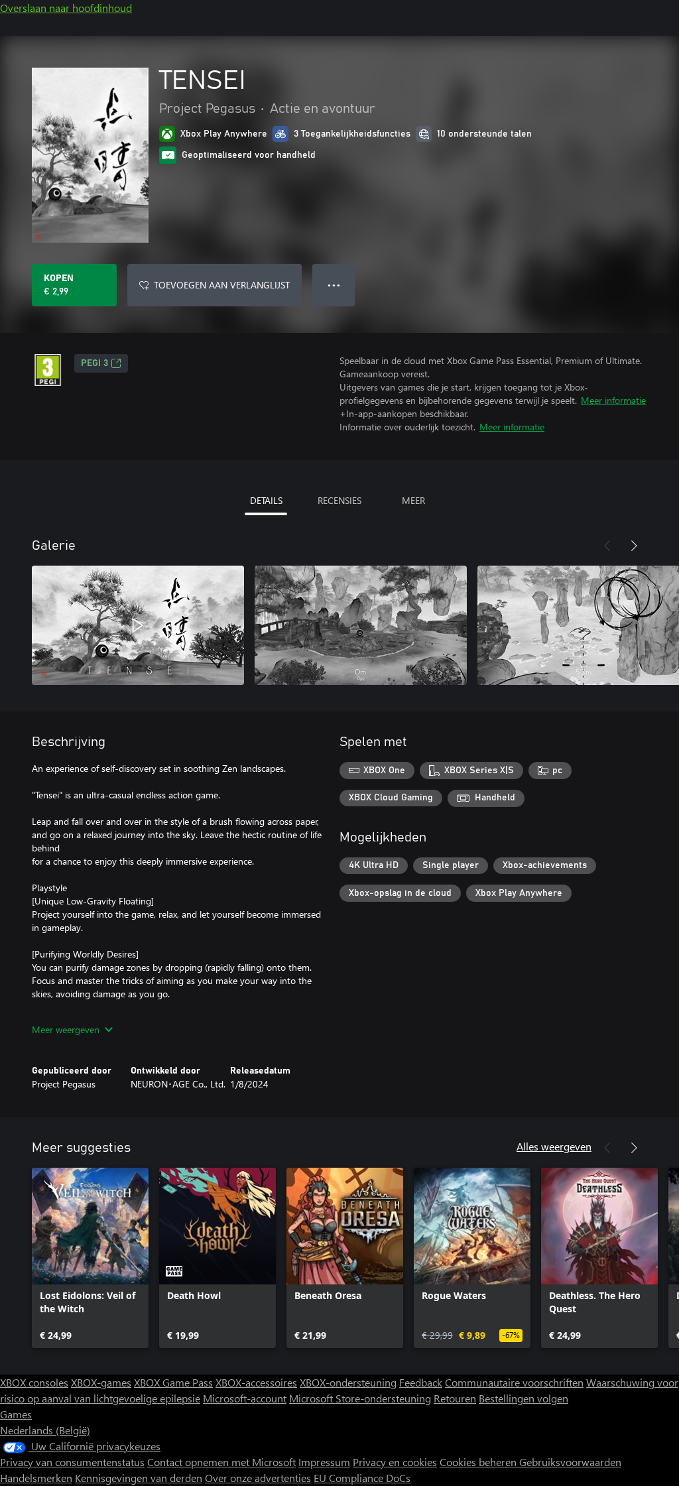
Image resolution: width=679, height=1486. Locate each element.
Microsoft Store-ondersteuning (360, 1398)
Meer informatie (613, 400)
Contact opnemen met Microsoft (221, 1462)
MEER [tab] (413, 500)
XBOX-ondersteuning (348, 1382)
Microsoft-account (244, 1398)
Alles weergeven (554, 1146)
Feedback (420, 1382)
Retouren (455, 1398)
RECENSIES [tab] (339, 500)
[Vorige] (607, 545)
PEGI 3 (94, 363)
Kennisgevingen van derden (138, 1478)
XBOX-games (101, 1382)
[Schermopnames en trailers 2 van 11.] (361, 625)
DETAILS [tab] (266, 500)
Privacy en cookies (395, 1462)
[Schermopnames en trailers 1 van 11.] (138, 625)
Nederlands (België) (45, 1430)
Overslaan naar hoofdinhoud (66, 8)
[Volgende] (634, 545)
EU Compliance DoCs (362, 1478)
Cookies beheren (479, 1462)
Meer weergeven (65, 1029)
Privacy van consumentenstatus (72, 1462)
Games (16, 1414)
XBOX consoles (34, 1382)
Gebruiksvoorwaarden (570, 1462)
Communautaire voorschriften (514, 1382)
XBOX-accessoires (256, 1382)
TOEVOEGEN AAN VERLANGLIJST (222, 285)
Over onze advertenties (258, 1478)
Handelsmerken (36, 1478)
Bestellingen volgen (523, 1398)
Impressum (324, 1462)
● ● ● (334, 284)
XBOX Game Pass (173, 1382)
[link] (90, 1258)
